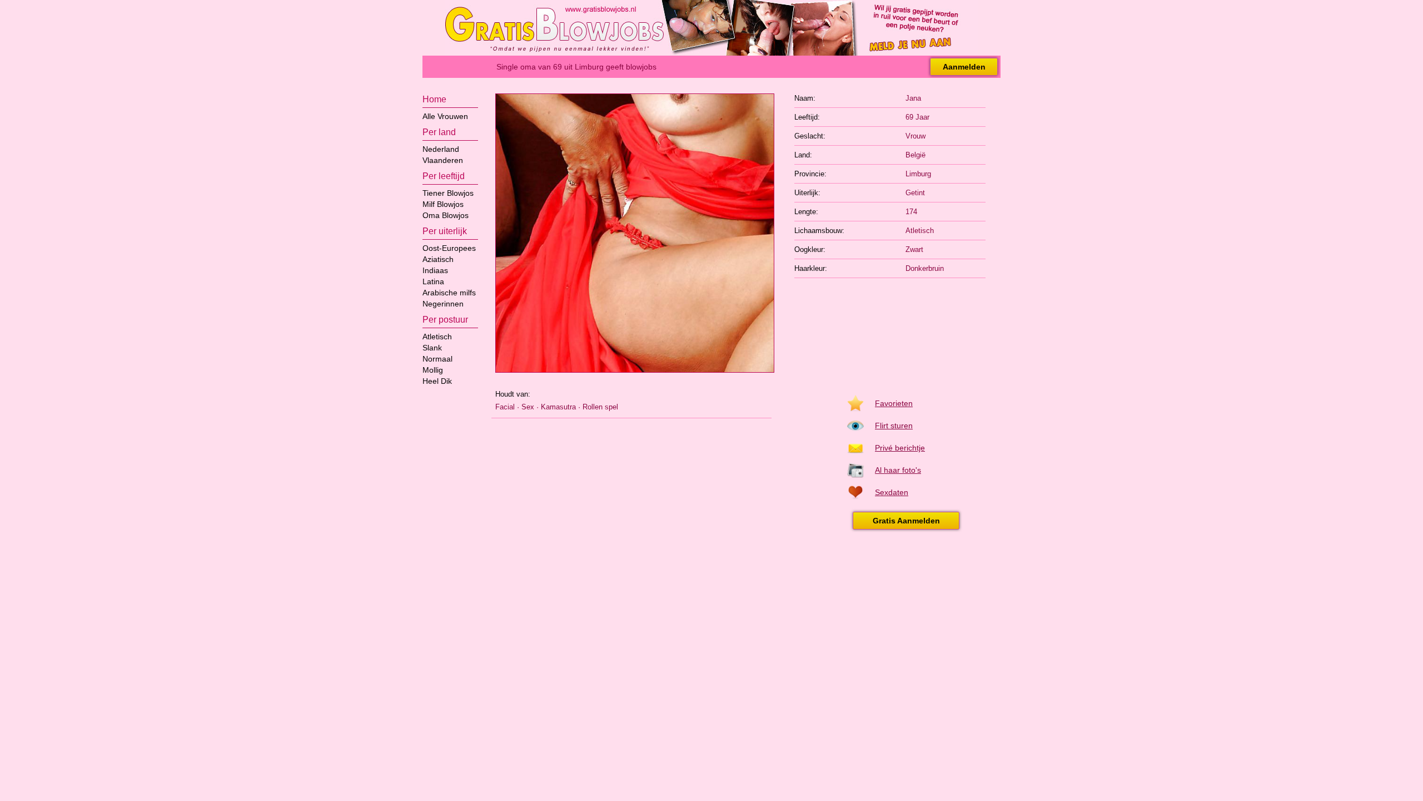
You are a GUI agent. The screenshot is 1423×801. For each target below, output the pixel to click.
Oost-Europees (449, 248)
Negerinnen (443, 303)
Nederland (440, 149)
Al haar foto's (898, 470)
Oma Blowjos (445, 215)
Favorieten (894, 403)
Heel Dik (437, 381)
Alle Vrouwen (445, 116)
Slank (432, 347)
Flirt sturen (894, 425)
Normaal (437, 358)
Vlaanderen (442, 160)
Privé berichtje (900, 447)
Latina (433, 281)
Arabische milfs (449, 292)
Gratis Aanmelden (906, 520)
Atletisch (437, 336)
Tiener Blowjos (448, 193)
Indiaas (435, 270)
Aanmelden (964, 66)
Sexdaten (891, 492)
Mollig (432, 369)
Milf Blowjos (443, 204)
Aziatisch (438, 259)
